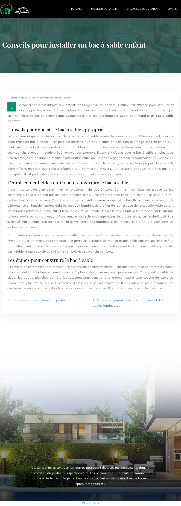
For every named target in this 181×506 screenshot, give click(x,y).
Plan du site (90, 503)
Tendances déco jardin (142, 8)
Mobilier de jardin (104, 8)
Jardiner (77, 8)
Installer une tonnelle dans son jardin (38, 300)
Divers (172, 8)
